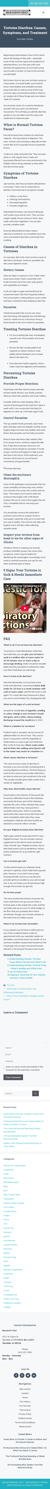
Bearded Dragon (11, 1182)
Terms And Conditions (25, 1422)
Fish (5, 1224)
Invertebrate (9, 1240)
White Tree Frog (10, 1299)
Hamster (7, 1232)
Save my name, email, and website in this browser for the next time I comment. (24, 1068)
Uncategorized (10, 1294)
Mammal (7, 1249)
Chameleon (8, 1199)
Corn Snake (8, 1207)
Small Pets (8, 1274)
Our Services (25, 1406)
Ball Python (8, 1178)
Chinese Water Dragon (13, 1203)
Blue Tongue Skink (11, 1194)
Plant (5, 1261)
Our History (25, 1401)
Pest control (25, 1410)
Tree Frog (7, 1286)
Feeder (6, 1215)
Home (25, 1397)
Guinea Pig (8, 1228)
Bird (5, 1190)
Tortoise (10, 985)
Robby (30, 39)
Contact (25, 1393)
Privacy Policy (25, 1414)
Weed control (25, 1426)
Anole (6, 1174)
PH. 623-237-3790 (39, 3)
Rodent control (25, 1418)
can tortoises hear (18, 971)
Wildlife (6, 1307)
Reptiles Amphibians (12, 1269)
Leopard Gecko (10, 1244)
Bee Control (25, 1389)
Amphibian (8, 1169)
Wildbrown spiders (12, 1303)
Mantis (6, 1253)
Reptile (6, 1265)
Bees (5, 1186)
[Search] (35, 1093)
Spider (6, 1278)
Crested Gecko (10, 1211)
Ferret (6, 1219)
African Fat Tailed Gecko (14, 1165)
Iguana (6, 1236)
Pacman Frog (9, 1257)
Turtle (6, 1290)
